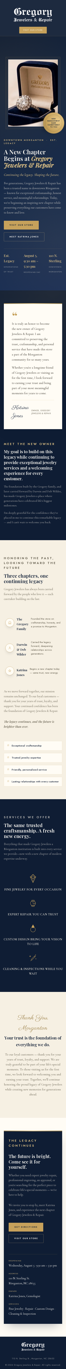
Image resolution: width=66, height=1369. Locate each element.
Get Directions (26, 1227)
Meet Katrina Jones (24, 236)
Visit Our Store (33, 30)
